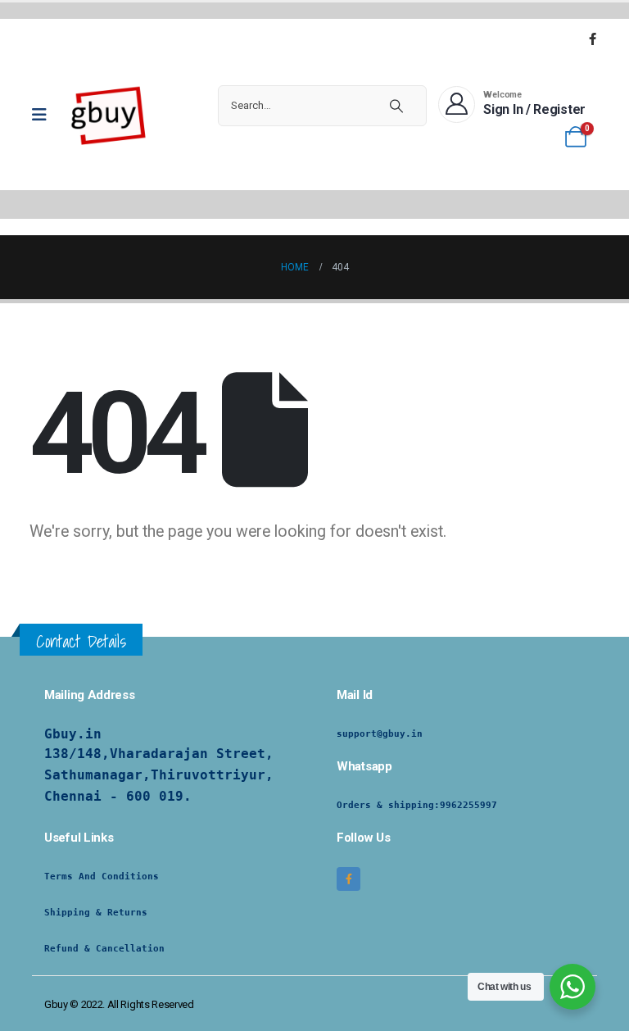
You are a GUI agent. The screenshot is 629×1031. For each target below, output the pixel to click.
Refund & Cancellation (104, 948)
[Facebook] (592, 38)
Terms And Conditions (101, 876)
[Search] (396, 105)
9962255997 (468, 805)
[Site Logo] (109, 115)
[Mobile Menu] (44, 115)
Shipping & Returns (95, 912)
